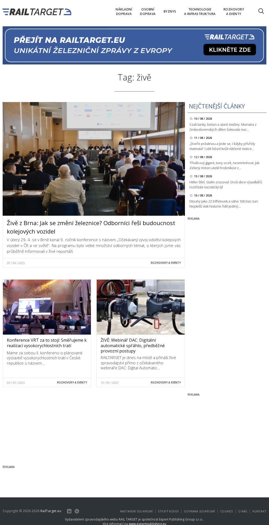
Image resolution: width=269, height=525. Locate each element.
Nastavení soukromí (136, 511)
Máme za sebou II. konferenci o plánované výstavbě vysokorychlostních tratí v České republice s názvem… (44, 358)
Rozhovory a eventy (166, 263)
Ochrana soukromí (199, 511)
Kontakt (259, 511)
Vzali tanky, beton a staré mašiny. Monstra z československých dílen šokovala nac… (223, 127)
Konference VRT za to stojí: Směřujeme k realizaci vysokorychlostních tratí (47, 343)
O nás (242, 511)
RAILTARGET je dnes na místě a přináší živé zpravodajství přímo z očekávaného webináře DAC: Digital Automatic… (138, 362)
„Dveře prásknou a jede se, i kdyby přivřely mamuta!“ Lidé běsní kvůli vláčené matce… (222, 146)
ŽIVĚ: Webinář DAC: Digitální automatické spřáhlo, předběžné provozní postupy (133, 345)
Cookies (226, 511)
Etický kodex (168, 511)
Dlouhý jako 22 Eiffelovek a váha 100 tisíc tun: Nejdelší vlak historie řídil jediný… (223, 204)
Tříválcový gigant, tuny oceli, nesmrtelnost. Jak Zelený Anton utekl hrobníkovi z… (224, 165)
